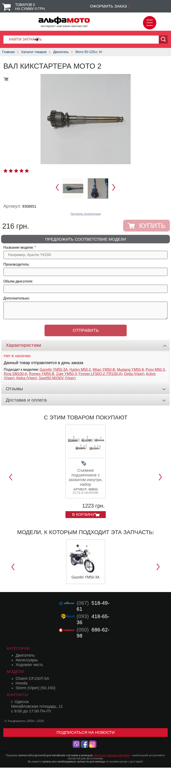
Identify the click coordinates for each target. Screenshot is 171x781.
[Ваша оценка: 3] (16, 171)
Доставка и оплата (26, 399)
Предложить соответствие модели (85, 239)
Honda (21, 683)
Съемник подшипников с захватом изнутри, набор (85, 477)
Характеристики (23, 345)
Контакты (17, 695)
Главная (8, 52)
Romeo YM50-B (41, 374)
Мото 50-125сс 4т (88, 52)
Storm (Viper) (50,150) (35, 688)
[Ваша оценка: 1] (5, 171)
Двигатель (61, 52)
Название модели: (18, 247)
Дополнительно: (16, 298)
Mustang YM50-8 (130, 369)
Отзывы (14, 388)
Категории (18, 648)
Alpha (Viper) (26, 378)
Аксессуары (27, 660)
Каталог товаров (34, 52)
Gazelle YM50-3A (54, 369)
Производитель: (16, 264)
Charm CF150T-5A (32, 678)
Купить (152, 225)
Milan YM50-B (104, 369)
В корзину (83, 514)
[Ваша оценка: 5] (27, 171)
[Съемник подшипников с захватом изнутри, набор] (86, 456)
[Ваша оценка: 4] (21, 171)
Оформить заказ (108, 6)
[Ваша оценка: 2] (11, 171)
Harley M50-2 (80, 369)
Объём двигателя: (18, 281)
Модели (15, 671)
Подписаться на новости (86, 732)
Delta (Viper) (134, 374)
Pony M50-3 (155, 369)
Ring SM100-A (15, 374)
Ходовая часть (29, 664)
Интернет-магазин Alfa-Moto (112, 755)
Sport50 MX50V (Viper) (57, 378)
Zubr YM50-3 (66, 374)
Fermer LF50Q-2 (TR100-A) (100, 374)
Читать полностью (85, 213)
